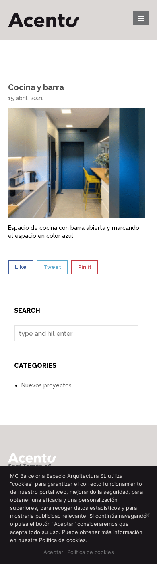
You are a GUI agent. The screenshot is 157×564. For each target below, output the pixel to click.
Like (21, 267)
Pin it (84, 267)
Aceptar (53, 552)
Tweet (52, 267)
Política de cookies (90, 552)
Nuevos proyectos (46, 385)
